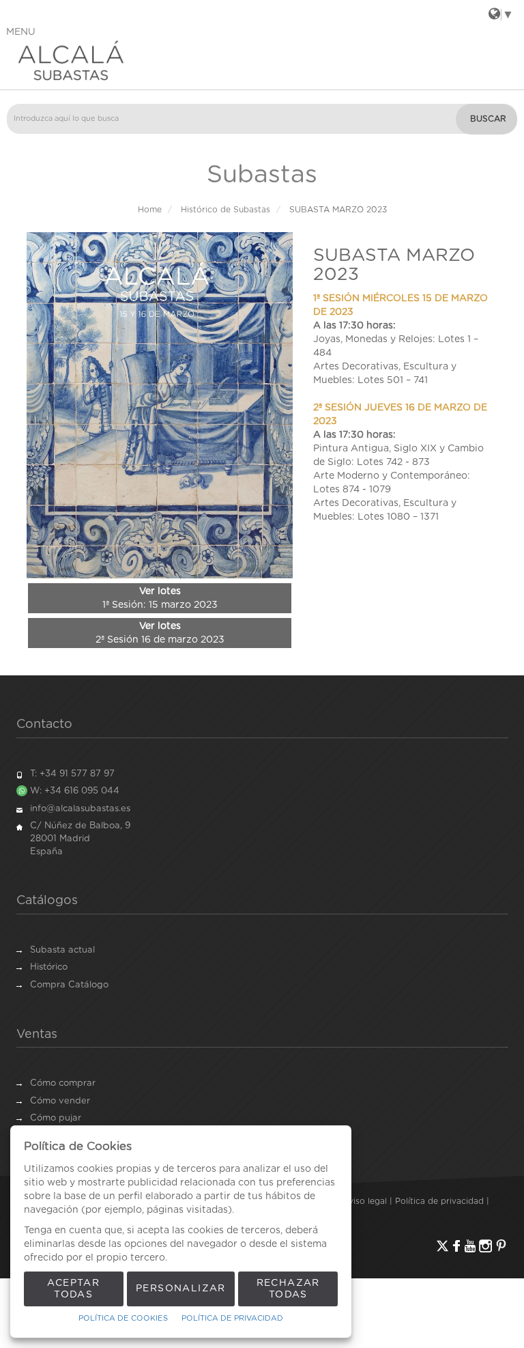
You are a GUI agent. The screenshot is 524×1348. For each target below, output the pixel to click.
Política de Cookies (123, 1318)
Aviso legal (365, 1201)
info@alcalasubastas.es (80, 808)
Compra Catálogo (69, 985)
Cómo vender (60, 1101)
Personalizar (181, 1288)
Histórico (49, 967)
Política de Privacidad (232, 1318)
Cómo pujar (55, 1118)
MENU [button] (20, 32)
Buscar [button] (488, 119)
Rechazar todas (288, 1289)
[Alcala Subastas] (262, 60)
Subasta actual (62, 950)
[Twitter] (442, 1245)
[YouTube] (470, 1245)
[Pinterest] (501, 1245)
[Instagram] (485, 1245)
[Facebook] (456, 1246)
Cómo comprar (63, 1083)
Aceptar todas (73, 1289)
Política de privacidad (439, 1201)
